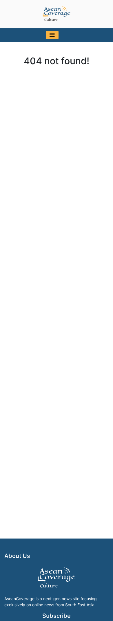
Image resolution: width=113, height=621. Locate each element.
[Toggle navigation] (52, 35)
